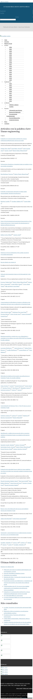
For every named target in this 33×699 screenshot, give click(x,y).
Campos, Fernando (20, 445)
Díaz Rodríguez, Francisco (7, 174)
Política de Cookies (27, 688)
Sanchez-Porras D (7, 388)
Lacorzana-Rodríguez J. (6, 348)
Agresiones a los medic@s (10, 575)
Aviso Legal (19, 688)
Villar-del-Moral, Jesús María (12, 286)
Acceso (17, 16)
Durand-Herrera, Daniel (6, 449)
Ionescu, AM (16, 542)
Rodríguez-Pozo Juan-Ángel (19, 312)
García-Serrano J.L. (19, 348)
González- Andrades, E (6, 542)
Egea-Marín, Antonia (17, 148)
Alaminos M (26, 415)
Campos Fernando (26, 314)
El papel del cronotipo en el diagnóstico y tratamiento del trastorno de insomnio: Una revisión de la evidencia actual (18, 582)
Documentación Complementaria (11, 115)
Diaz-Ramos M (16, 388)
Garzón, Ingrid (8, 150)
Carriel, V (10, 544)
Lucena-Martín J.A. (23, 350)
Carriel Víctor (4, 316)
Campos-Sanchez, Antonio (20, 449)
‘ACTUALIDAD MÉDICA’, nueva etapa (13, 595)
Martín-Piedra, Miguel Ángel (20, 282)
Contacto (6, 123)
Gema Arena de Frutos (16, 483)
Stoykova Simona (5, 314)
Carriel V (12, 386)
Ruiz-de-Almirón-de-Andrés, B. (8, 262)
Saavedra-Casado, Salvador (7, 445)
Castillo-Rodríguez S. (12, 350)
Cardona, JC (23, 542)
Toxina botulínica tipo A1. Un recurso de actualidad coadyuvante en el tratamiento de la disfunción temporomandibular (16, 588)
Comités (11, 106)
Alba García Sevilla (23, 481)
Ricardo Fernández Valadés (11, 485)
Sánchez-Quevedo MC (6, 417)
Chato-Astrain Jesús (15, 314)
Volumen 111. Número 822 (7, 566)
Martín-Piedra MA (17, 417)
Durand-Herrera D (19, 386)
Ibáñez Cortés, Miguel (6, 234)
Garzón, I (4, 544)
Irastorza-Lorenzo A (6, 390)
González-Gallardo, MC (17, 201)
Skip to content (4, 1)
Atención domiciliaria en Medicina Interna (14, 573)
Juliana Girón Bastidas (6, 518)
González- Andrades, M (19, 544)
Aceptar (24, 697)
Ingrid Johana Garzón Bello (19, 518)
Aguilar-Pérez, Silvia (5, 148)
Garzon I (20, 390)
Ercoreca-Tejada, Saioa (6, 282)
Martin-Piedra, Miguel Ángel (20, 150)
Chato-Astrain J (5, 386)
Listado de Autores (14, 120)
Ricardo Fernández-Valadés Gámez (9, 481)
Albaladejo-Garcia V (26, 388)
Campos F (14, 390)
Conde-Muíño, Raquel (16, 284)
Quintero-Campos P (6, 415)
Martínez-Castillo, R (5, 201)
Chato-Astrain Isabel (6, 312)
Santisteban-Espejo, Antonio (8, 447)
